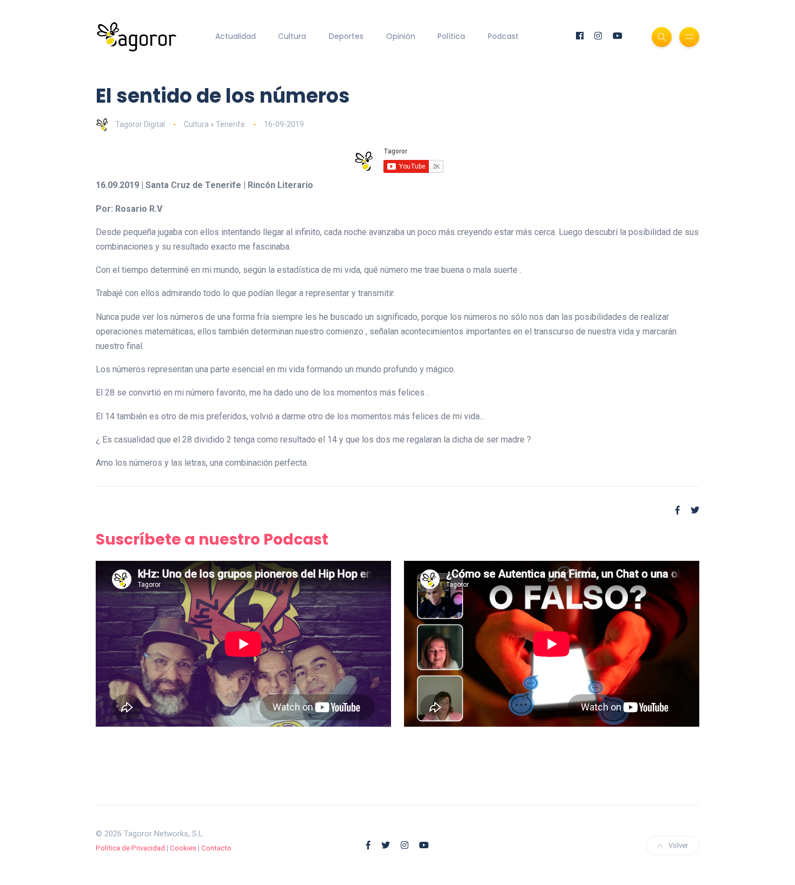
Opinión (400, 36)
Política (451, 36)
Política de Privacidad (130, 848)
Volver (678, 845)
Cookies (183, 848)
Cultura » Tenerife (214, 124)
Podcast (503, 36)
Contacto (216, 848)
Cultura (292, 36)
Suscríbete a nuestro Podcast (212, 539)
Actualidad (235, 36)
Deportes (346, 36)
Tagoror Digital (140, 124)
